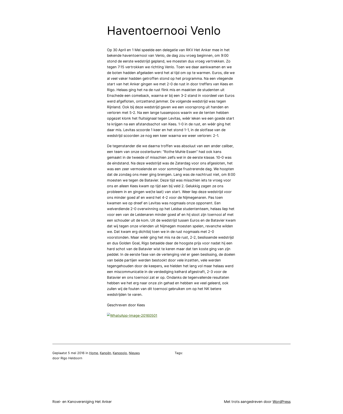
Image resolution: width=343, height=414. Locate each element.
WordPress (282, 402)
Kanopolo (120, 353)
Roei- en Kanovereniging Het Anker (82, 402)
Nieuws (134, 353)
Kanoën (105, 353)
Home (93, 353)
